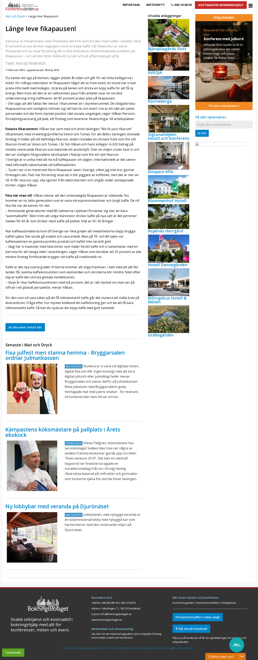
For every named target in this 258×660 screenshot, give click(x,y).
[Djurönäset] (32, 537)
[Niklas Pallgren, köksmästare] (32, 466)
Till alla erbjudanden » (224, 106)
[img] (224, 61)
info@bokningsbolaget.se (116, 614)
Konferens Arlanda (134, 648)
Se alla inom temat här (25, 327)
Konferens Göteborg (159, 648)
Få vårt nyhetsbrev (210, 117)
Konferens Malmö (184, 648)
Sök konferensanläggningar (79, 648)
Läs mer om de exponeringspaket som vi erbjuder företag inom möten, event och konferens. (126, 635)
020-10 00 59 (183, 5)
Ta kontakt (13, 652)
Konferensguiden (183, 603)
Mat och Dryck (15, 16)
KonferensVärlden (208, 603)
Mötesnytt (155, 5)
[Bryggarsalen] (32, 389)
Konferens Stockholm (109, 648)
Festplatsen (229, 603)
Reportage (131, 5)
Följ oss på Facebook (192, 629)
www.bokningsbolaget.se (107, 619)
